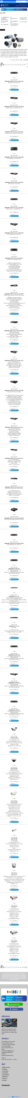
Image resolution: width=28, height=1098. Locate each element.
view (14, 77)
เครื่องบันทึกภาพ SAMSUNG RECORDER (5, 18)
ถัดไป (26, 967)
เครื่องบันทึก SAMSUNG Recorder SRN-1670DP (14, 330)
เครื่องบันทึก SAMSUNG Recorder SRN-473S (14, 458)
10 (18, 64)
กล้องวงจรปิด (2, 12)
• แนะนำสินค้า (5, 1071)
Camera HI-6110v (14, 768)
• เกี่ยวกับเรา (5, 1077)
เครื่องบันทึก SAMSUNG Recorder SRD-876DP (14, 233)
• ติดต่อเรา (4, 1078)
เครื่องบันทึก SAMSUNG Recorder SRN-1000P (14, 293)
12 (22, 64)
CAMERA (5, 24)
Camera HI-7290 (14, 838)
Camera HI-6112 (14, 941)
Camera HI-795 (14, 873)
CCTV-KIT (23, 21)
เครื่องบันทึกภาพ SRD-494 (14, 682)
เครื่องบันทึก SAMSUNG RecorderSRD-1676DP (14, 543)
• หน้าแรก (4, 1080)
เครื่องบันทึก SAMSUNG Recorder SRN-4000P (14, 390)
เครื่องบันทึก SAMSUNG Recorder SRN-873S (14, 487)
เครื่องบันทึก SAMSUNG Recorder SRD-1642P (14, 81)
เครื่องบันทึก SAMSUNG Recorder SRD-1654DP (14, 106)
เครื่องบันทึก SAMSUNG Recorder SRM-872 (14, 258)
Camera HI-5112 (14, 906)
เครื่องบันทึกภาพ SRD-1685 (14, 568)
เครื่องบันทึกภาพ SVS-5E (14, 596)
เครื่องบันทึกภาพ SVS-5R (14, 626)
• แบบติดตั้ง (5, 1073)
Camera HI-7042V (14, 802)
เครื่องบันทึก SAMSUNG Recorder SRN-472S (14, 427)
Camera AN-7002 (14, 737)
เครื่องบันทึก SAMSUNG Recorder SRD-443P (14, 131)
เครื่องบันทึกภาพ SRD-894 (14, 710)
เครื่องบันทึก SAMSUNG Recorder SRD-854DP (14, 207)
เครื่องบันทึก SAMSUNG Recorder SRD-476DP (14, 157)
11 (20, 64)
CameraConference (14, 18)
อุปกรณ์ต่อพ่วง (15, 21)
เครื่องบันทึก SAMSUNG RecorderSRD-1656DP (14, 518)
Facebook (6, 1085)
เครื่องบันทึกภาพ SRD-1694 (14, 654)
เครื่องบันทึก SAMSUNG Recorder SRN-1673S (14, 360)
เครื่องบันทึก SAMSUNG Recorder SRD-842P (14, 182)
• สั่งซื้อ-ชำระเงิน (6, 1067)
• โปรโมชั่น (4, 1069)
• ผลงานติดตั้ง (5, 1075)
